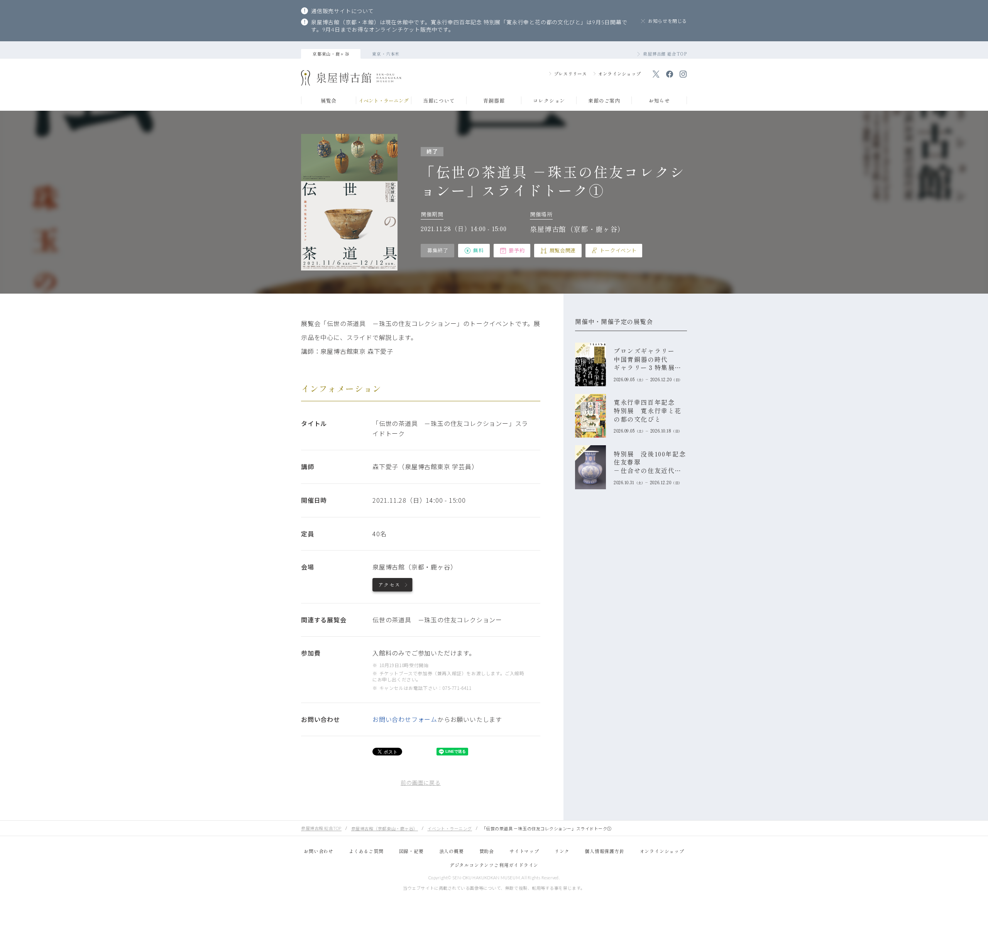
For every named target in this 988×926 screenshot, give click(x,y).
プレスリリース (570, 73)
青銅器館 (493, 101)
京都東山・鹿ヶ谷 (331, 54)
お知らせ (659, 101)
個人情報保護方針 (604, 851)
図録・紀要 (411, 851)
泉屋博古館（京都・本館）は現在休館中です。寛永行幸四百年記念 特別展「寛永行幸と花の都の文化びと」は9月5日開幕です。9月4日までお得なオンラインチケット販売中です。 (469, 26)
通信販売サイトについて (342, 11)
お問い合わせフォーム (404, 719)
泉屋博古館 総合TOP (665, 54)
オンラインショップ (619, 73)
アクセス (389, 584)
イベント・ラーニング (384, 101)
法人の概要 (451, 851)
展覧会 (329, 101)
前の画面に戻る (421, 782)
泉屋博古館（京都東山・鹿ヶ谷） (384, 828)
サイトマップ (524, 851)
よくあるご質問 (366, 851)
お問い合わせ (318, 851)
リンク (562, 851)
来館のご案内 (604, 101)
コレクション (549, 101)
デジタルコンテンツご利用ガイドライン (494, 865)
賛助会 (486, 851)
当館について (439, 101)
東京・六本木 (385, 54)
